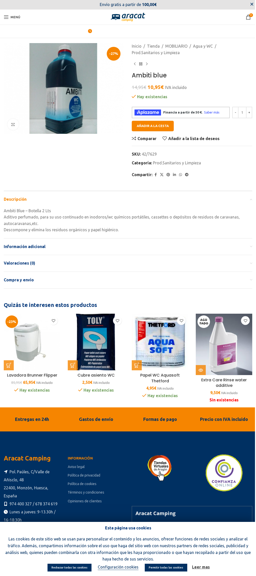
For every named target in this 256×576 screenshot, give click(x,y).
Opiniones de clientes (85, 501)
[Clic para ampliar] (13, 124)
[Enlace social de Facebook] (155, 174)
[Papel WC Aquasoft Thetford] (160, 342)
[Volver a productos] (141, 64)
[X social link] (161, 174)
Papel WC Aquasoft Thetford (160, 378)
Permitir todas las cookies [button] (166, 567)
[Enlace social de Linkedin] (175, 174)
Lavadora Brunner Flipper (32, 375)
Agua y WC (203, 46)
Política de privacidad (84, 475)
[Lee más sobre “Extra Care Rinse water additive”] (201, 370)
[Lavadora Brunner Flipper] (32, 342)
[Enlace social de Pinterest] (168, 174)
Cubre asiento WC (96, 375)
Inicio (137, 46)
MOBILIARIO (176, 46)
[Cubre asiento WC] (96, 342)
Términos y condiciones (86, 492)
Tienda (153, 46)
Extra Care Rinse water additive (224, 382)
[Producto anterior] (135, 64)
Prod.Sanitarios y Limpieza (156, 52)
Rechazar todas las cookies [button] (70, 567)
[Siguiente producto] (147, 64)
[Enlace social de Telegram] (187, 174)
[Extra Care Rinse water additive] (224, 344)
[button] (9, 365)
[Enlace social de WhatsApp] (181, 174)
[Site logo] (128, 16)
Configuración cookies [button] (118, 567)
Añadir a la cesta (153, 126)
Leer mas (201, 567)
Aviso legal (76, 467)
